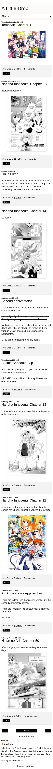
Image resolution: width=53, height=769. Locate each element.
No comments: (30, 716)
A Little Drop (14, 8)
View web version (26, 736)
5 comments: (30, 159)
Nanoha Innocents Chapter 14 (23, 211)
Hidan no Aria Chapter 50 (20, 641)
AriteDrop (8, 744)
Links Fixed (9, 174)
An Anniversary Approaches (22, 593)
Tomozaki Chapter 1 (16, 25)
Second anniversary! (16, 301)
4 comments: (29, 69)
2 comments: (30, 389)
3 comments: (29, 197)
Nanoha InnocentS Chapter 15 (24, 84)
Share (6, 73)
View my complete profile (12, 760)
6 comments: (29, 286)
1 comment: (30, 625)
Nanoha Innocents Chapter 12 (23, 500)
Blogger (31, 766)
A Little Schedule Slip (17, 363)
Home (26, 731)
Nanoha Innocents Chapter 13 (23, 404)
